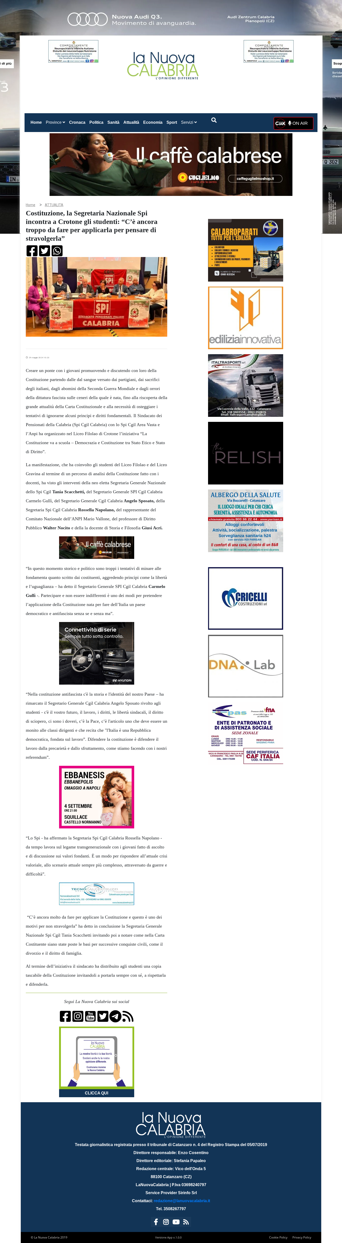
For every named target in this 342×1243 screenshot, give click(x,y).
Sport (171, 122)
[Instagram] (166, 1223)
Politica (96, 122)
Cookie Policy (278, 1237)
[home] (163, 64)
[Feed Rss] (186, 1223)
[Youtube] (176, 1223)
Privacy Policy (301, 1237)
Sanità (113, 122)
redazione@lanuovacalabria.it (182, 1201)
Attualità (131, 122)
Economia (152, 122)
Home (37, 122)
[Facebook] (156, 1223)
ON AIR (299, 123)
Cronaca (77, 122)
